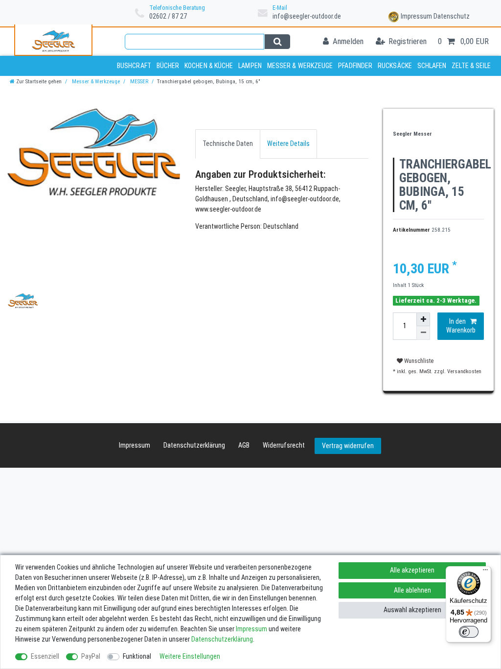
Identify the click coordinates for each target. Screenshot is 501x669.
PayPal (90, 656)
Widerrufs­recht (284, 445)
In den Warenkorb (461, 325)
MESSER (138, 81)
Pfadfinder (355, 66)
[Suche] (277, 41)
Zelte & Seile (471, 66)
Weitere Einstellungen (189, 656)
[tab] (227, 143)
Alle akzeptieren (412, 570)
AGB (244, 445)
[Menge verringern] (423, 333)
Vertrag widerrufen (348, 446)
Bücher (168, 66)
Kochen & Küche (208, 66)
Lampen (250, 66)
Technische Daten (228, 143)
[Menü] (485, 572)
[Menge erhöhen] (423, 319)
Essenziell (45, 656)
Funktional (137, 656)
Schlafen (432, 66)
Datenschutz (451, 16)
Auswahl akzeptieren (412, 610)
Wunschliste (418, 361)
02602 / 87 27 (168, 16)
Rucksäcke (395, 66)
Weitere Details (288, 143)
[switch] (468, 632)
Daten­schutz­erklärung (194, 445)
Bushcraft (134, 66)
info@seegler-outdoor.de (307, 16)
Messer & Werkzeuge (300, 66)
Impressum (416, 16)
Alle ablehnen (412, 590)
